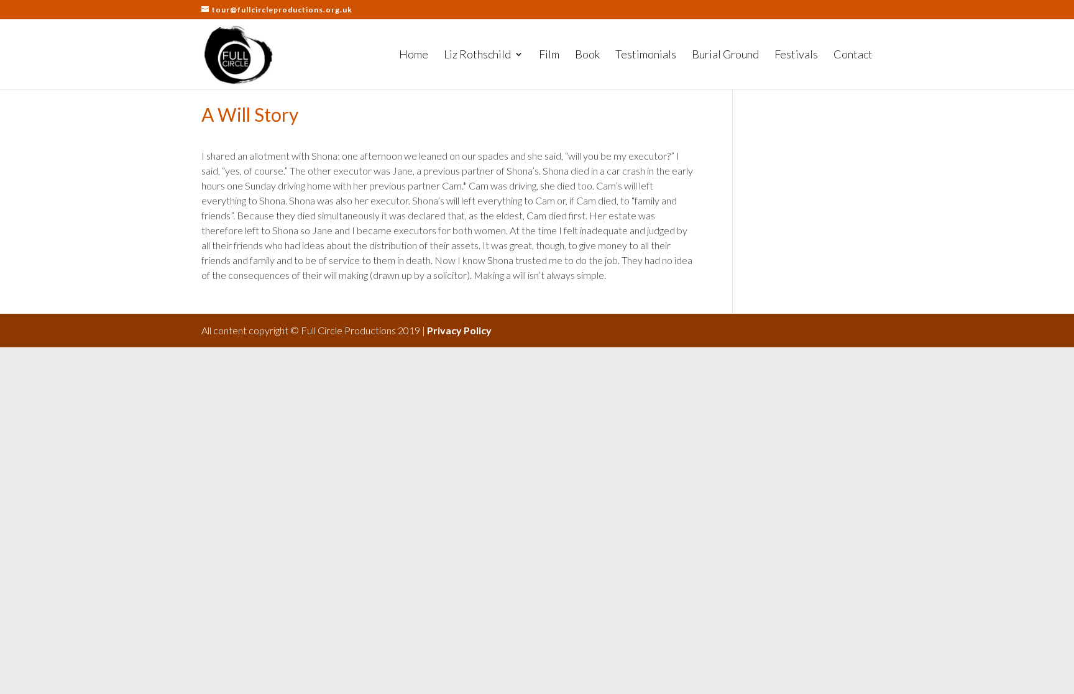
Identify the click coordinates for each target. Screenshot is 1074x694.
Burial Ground (725, 55)
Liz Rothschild (477, 55)
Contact (853, 55)
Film (549, 55)
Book (587, 55)
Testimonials (645, 55)
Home (413, 55)
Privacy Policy (459, 330)
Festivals (796, 55)
